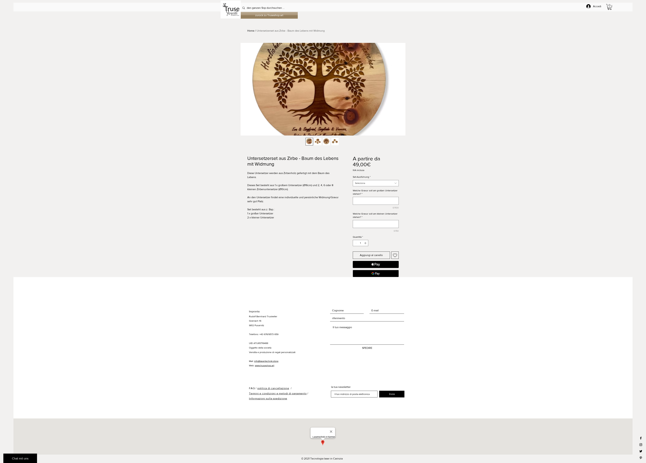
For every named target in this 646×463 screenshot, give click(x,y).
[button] (609, 7)
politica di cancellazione (273, 388)
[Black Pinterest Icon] (641, 458)
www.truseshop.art (264, 365)
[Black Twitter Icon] (641, 451)
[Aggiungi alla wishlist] (395, 255)
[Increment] (366, 243)
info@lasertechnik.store (266, 361)
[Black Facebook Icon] (641, 438)
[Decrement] (355, 243)
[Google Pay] (376, 273)
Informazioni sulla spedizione (268, 398)
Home (250, 30)
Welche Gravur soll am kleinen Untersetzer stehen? (375, 215)
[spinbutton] (360, 243)
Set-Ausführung (362, 177)
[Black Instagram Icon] (641, 445)
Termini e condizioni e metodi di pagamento (278, 393)
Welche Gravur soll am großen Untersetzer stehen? (375, 192)
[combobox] (376, 183)
